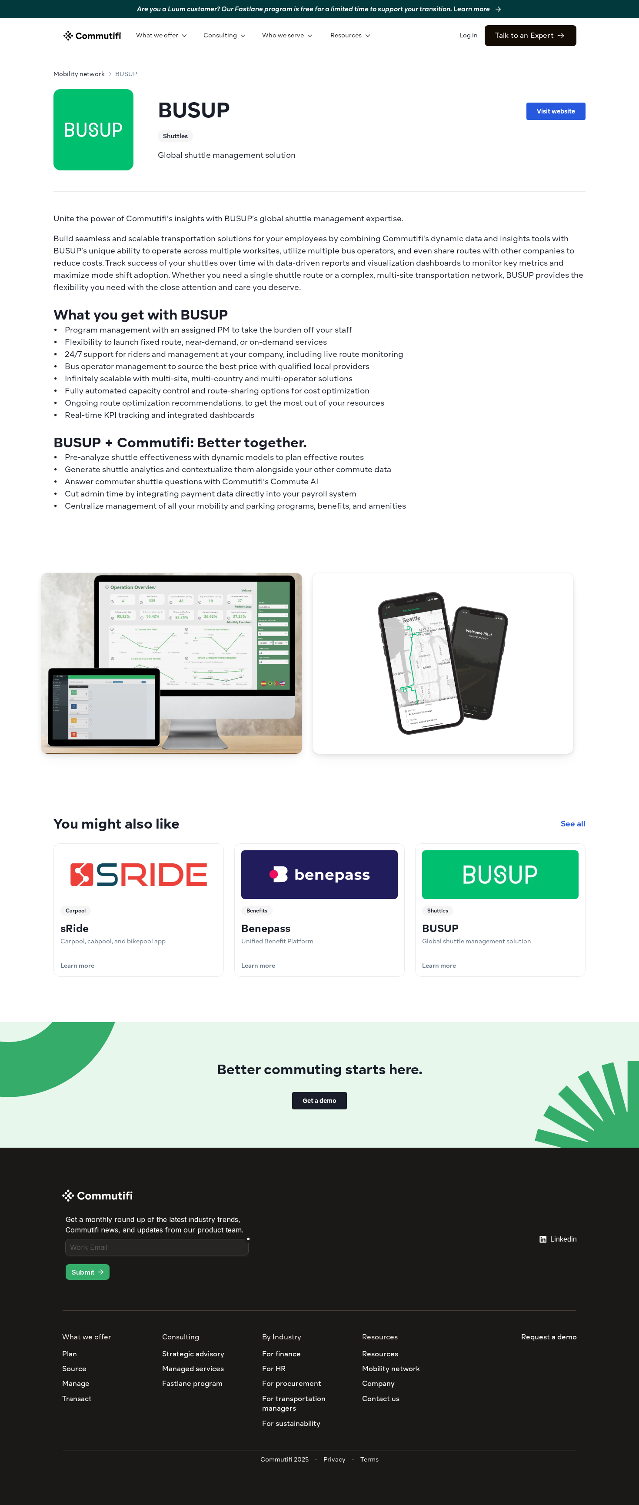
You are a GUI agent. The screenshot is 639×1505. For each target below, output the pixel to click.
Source (74, 1369)
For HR (274, 1369)
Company (378, 1383)
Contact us (380, 1399)
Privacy (334, 1459)
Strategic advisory (193, 1354)
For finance (281, 1354)
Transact (77, 1399)
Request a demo (549, 1337)
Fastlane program (192, 1383)
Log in (468, 35)
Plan (69, 1354)
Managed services (193, 1369)
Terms (369, 1459)
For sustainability (291, 1423)
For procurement (291, 1383)
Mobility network (79, 73)
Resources (380, 1354)
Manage (76, 1383)
